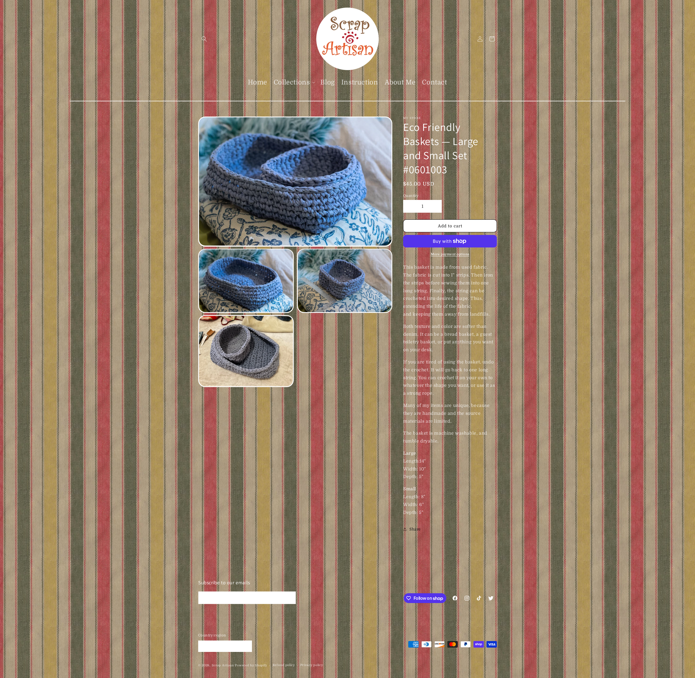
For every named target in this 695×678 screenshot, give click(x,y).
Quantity (411, 196)
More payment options (450, 254)
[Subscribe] (290, 597)
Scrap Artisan (223, 665)
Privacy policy (311, 665)
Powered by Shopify (251, 665)
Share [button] (415, 529)
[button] (204, 39)
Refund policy (284, 665)
